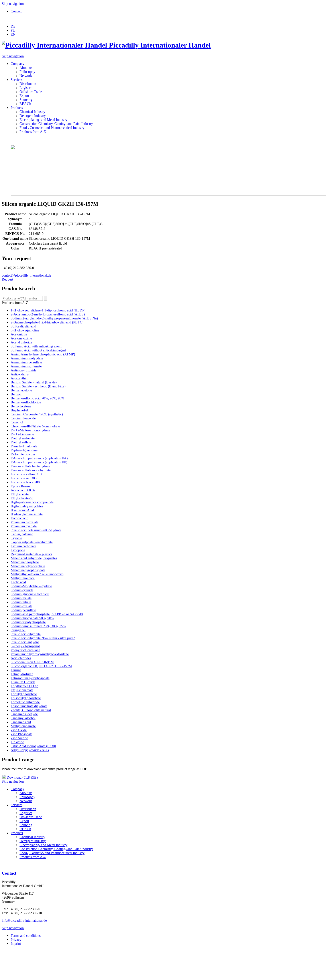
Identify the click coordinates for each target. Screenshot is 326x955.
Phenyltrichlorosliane (25, 650)
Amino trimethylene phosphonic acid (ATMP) (43, 354)
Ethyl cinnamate (22, 690)
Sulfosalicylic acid (23, 326)
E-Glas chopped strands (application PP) (39, 462)
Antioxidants (20, 374)
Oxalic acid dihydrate (26, 634)
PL (13, 30)
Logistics (26, 88)
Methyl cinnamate (23, 726)
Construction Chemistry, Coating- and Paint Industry (56, 124)
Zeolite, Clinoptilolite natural (31, 710)
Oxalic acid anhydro (25, 642)
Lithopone (18, 550)
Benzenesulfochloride (26, 402)
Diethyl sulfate (21, 442)
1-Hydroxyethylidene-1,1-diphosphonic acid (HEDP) (48, 310)
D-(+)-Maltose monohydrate (30, 430)
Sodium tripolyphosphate (28, 622)
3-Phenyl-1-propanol (25, 646)
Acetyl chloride (21, 342)
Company (17, 64)
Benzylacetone (21, 406)
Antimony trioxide (23, 370)
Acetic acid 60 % (23, 490)
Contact (16, 11)
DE (13, 26)
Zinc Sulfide (19, 738)
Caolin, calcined (22, 534)
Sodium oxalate (21, 606)
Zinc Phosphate (21, 734)
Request (7, 279)
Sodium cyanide (22, 590)
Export (24, 96)
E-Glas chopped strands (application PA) (39, 458)
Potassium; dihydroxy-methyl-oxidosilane (40, 654)
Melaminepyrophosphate (28, 570)
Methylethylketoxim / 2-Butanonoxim (37, 574)
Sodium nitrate (21, 602)
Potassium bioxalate (24, 522)
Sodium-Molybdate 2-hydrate (31, 586)
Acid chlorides (21, 658)
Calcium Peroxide (23, 418)
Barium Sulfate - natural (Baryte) (34, 382)
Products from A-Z (33, 132)
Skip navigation (13, 4)
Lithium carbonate (23, 546)
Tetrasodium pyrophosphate (30, 678)
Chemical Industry (32, 112)
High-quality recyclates (27, 506)
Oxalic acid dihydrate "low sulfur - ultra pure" (43, 638)
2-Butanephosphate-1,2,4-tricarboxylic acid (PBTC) (47, 322)
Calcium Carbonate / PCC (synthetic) (37, 414)
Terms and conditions (26, 935)
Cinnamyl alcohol (23, 718)
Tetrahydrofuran (22, 674)
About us (26, 68)
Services (16, 80)
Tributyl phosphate (24, 694)
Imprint (16, 943)
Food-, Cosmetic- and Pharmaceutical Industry (52, 128)
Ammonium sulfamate (26, 366)
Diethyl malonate (23, 438)
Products (17, 108)
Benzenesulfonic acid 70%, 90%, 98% (37, 398)
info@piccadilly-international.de (24, 920)
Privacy (16, 939)
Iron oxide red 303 (24, 478)
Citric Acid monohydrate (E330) (33, 746)
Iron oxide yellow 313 (26, 474)
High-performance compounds (32, 502)
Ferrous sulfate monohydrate (31, 470)
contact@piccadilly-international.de (26, 275)
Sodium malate (21, 598)
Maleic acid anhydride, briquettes (34, 558)
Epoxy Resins (20, 486)
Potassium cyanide (24, 526)
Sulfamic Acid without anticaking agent (38, 350)
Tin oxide (17, 742)
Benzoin (16, 394)
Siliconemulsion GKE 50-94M (32, 662)
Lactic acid (18, 582)
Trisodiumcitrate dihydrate (29, 706)
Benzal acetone (21, 390)
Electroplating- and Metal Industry (43, 120)
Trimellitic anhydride (25, 702)
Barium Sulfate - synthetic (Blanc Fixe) (38, 386)
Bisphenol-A (20, 410)
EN (13, 34)
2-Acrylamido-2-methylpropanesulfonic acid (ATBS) (48, 314)
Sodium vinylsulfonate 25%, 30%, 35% (38, 626)
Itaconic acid (19, 518)
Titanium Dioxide (23, 682)
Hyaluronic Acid (22, 510)
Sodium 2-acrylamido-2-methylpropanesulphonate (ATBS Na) (54, 318)
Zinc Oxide (19, 730)
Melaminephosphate (25, 562)
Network (26, 76)
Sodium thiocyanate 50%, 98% (32, 618)
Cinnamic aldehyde (24, 714)
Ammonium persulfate (26, 362)
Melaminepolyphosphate (28, 566)
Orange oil (18, 630)
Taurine (16, 670)
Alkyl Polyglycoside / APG (30, 750)
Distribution (28, 84)
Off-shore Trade (31, 92)
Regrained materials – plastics (31, 554)
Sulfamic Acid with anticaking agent (36, 346)
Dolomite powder (23, 454)
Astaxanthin (19, 378)
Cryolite (16, 538)
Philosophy (27, 72)
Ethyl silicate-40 (22, 498)
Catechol (17, 422)
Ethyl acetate (20, 494)
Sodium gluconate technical (30, 594)
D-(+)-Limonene (22, 434)
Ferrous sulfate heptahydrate (30, 466)
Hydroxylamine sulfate (27, 514)
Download (22, 777)
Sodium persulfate (23, 610)
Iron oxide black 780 (25, 482)
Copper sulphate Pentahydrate (32, 542)
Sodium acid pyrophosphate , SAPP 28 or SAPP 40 (47, 614)
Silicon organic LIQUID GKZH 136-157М (41, 666)
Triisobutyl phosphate (26, 698)
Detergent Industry (33, 116)
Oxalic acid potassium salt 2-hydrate (36, 530)
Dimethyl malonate (24, 446)
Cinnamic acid (21, 722)
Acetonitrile (19, 334)
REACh (25, 104)
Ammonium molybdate (27, 358)
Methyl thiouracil (23, 578)
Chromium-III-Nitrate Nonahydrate (35, 426)
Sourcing (26, 100)
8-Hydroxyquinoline (25, 330)
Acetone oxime (21, 338)
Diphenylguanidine (24, 450)
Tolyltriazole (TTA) (24, 686)
